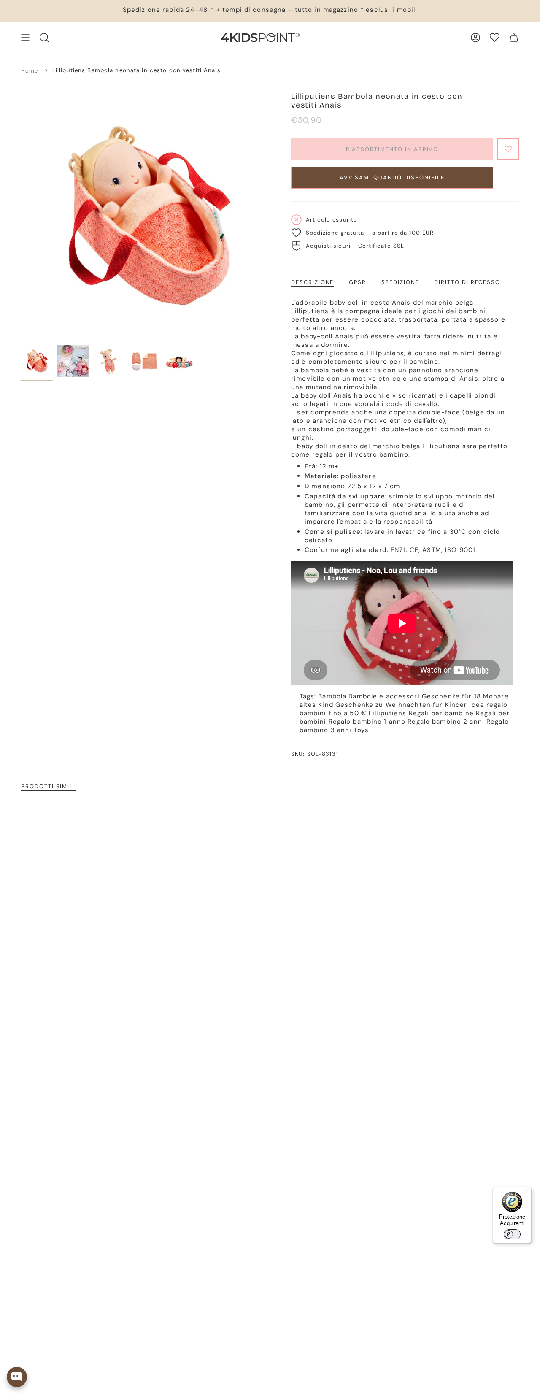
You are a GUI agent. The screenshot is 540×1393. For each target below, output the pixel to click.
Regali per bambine (441, 713)
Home (29, 70)
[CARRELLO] (514, 37)
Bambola (332, 696)
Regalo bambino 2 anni (446, 721)
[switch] (512, 1234)
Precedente (21, 216)
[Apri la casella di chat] (17, 1377)
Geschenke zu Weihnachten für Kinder (401, 705)
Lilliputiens (388, 713)
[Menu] (526, 1192)
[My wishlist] (495, 37)
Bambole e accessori (383, 696)
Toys (361, 730)
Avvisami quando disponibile (392, 177)
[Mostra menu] (25, 37)
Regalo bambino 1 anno (367, 721)
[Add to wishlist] (508, 149)
